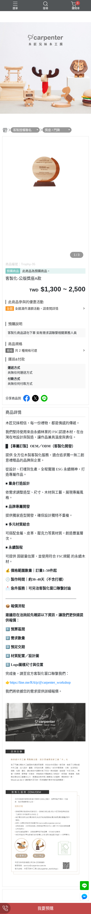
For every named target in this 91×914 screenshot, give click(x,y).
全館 (10, 308)
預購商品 (13, 271)
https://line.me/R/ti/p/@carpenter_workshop (40, 682)
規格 (10, 350)
